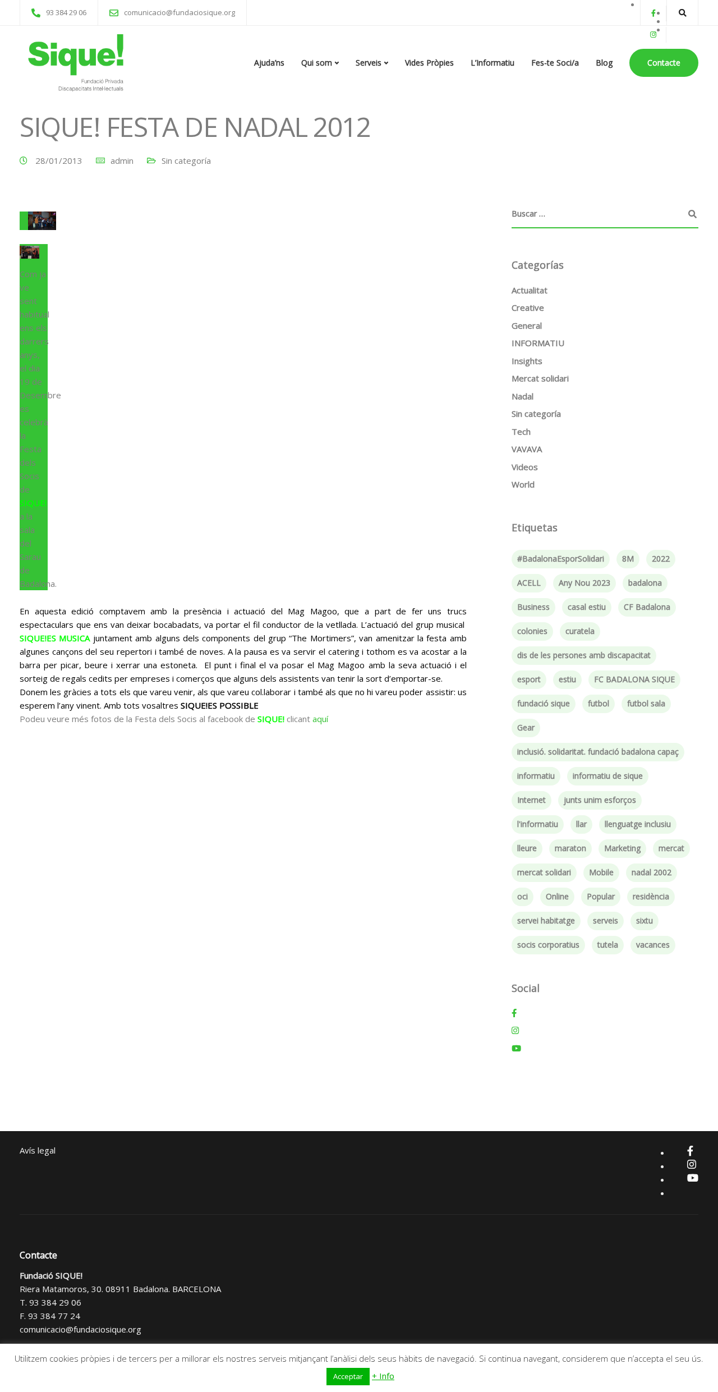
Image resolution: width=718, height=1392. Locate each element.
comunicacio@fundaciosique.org (80, 1329)
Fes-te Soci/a (555, 62)
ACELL (529, 582)
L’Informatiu (492, 62)
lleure (527, 848)
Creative (528, 307)
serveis (605, 920)
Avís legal (38, 1150)
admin (122, 160)
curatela (580, 631)
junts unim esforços (600, 799)
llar (581, 824)
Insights (527, 360)
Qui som (316, 62)
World (523, 484)
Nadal (522, 396)
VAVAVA (527, 448)
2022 (661, 558)
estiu (567, 679)
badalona (645, 582)
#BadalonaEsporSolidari (560, 558)
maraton (570, 848)
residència (651, 896)
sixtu (644, 920)
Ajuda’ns (269, 62)
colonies (532, 631)
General (527, 325)
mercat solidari (544, 872)
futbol (598, 703)
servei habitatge (546, 920)
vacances (653, 944)
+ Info (383, 1375)
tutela (607, 944)
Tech (521, 431)
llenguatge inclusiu (638, 824)
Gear (526, 727)
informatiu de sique (608, 775)
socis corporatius (548, 944)
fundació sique (543, 703)
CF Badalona (647, 606)
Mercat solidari (540, 378)
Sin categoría (186, 160)
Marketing (622, 848)
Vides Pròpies (429, 62)
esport (529, 679)
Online (557, 896)
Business (533, 606)
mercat (671, 848)
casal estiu (587, 606)
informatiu (536, 775)
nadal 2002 (651, 872)
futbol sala (646, 703)
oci (522, 896)
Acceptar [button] (348, 1376)
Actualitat (529, 290)
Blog (604, 62)
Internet (531, 799)
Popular (601, 896)
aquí (319, 718)
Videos (525, 466)
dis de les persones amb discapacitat (584, 655)
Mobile (601, 872)
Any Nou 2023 (584, 582)
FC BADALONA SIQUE (634, 679)
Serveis (368, 62)
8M (628, 558)
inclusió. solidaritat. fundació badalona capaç (598, 751)
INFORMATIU (538, 342)
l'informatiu (537, 824)
